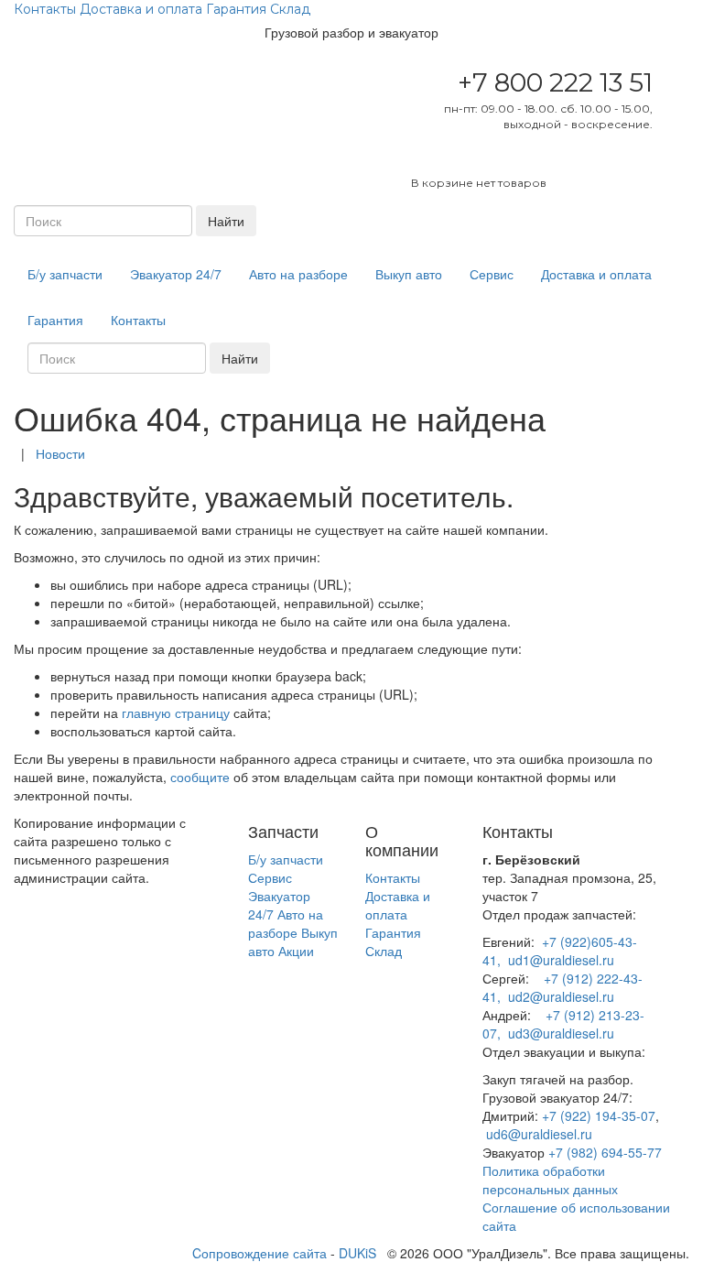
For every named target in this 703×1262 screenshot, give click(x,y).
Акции (296, 950)
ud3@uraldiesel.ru (561, 1033)
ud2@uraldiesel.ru (561, 996)
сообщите (200, 776)
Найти (226, 221)
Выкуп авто (408, 274)
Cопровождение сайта (259, 1253)
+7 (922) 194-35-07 (598, 1115)
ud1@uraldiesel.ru (561, 960)
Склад (290, 9)
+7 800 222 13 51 (555, 82)
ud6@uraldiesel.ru (539, 1134)
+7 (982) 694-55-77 (605, 1152)
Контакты (45, 9)
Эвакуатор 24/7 (176, 274)
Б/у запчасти (65, 274)
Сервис (492, 274)
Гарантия (236, 9)
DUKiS (357, 1253)
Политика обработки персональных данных (550, 1179)
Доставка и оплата (141, 9)
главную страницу (176, 712)
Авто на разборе (298, 274)
